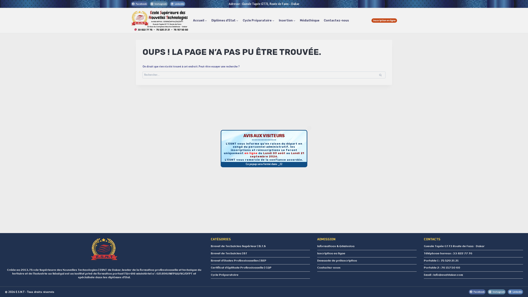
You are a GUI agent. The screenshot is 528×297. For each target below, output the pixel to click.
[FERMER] (309, 128)
